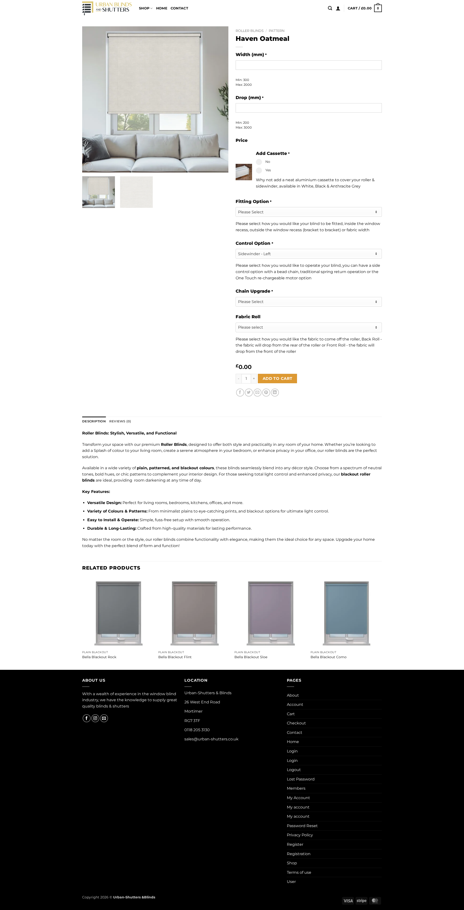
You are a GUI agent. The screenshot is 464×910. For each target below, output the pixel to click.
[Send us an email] (104, 718)
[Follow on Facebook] (87, 718)
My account (298, 807)
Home (161, 8)
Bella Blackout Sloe (250, 657)
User (291, 881)
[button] (338, 8)
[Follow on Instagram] (95, 718)
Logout (294, 769)
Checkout (296, 723)
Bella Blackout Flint (175, 657)
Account (295, 704)
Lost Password (301, 779)
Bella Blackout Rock (99, 657)
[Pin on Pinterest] (266, 393)
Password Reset (302, 825)
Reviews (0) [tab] (120, 421)
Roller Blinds (250, 31)
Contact (179, 8)
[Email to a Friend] (257, 393)
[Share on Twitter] (249, 393)
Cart (291, 714)
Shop (144, 8)
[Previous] (91, 99)
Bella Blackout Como (329, 657)
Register (295, 844)
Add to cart (277, 378)
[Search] (330, 8)
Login (292, 751)
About (293, 695)
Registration (299, 854)
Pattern (276, 31)
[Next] (219, 99)
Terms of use (299, 872)
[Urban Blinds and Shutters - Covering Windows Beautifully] (107, 8)
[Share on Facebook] (240, 393)
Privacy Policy (300, 835)
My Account (298, 797)
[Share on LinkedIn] (275, 393)
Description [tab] (94, 421)
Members (296, 788)
